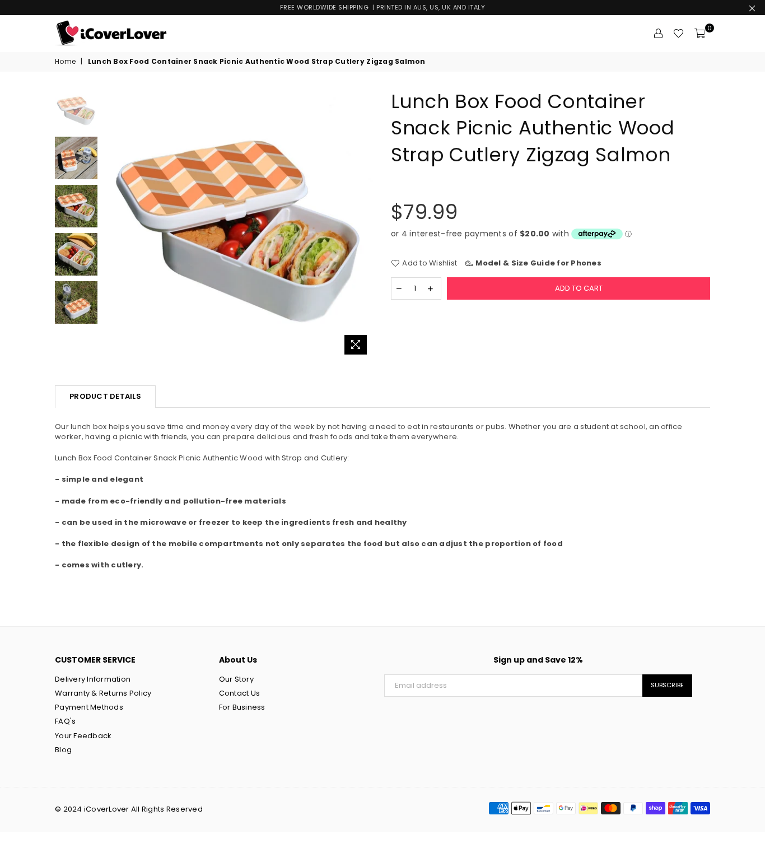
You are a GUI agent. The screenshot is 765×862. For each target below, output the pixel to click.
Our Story (236, 679)
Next (364, 224)
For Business (242, 707)
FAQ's (65, 721)
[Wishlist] (678, 33)
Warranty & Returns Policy (103, 693)
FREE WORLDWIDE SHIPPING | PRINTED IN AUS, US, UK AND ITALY (383, 7)
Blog (63, 749)
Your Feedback (83, 735)
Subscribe (667, 685)
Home (65, 61)
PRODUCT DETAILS (105, 396)
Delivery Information (92, 679)
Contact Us (239, 693)
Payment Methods (89, 707)
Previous (113, 224)
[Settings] (658, 33)
